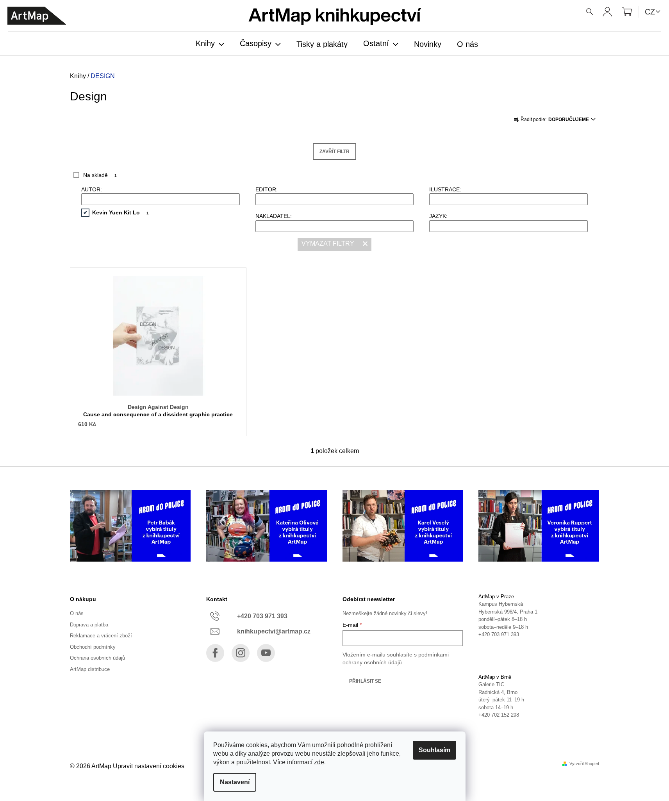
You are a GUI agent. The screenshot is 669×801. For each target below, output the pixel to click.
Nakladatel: (273, 216)
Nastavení (235, 782)
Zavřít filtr (334, 151)
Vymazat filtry (327, 243)
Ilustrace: (445, 189)
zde (319, 762)
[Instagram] (241, 653)
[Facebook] (215, 653)
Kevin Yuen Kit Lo (120, 212)
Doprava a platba (89, 625)
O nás (77, 613)
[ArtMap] (36, 16)
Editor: (266, 189)
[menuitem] (210, 44)
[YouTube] (266, 653)
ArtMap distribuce (90, 669)
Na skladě (100, 175)
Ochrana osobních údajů (97, 658)
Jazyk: (438, 216)
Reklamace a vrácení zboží (101, 636)
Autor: (91, 189)
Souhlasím (434, 750)
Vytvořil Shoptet (584, 764)
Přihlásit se (365, 681)
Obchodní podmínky (93, 647)
